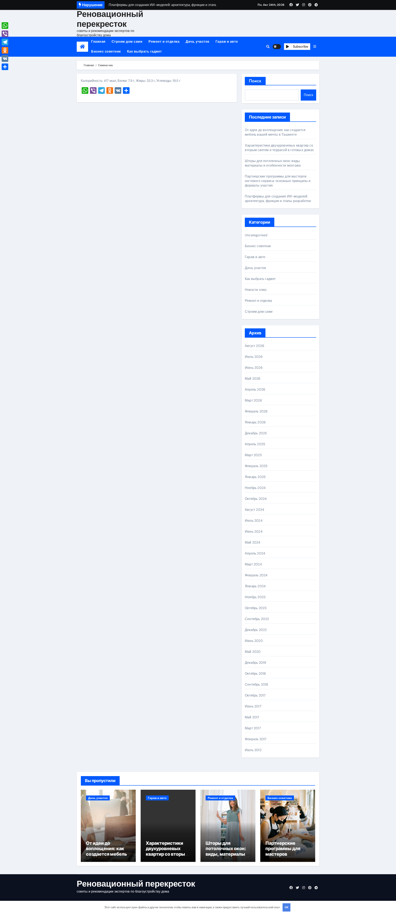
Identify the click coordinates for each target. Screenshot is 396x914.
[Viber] (5, 34)
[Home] (82, 47)
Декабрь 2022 (256, 630)
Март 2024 (253, 564)
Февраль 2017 (255, 739)
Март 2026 (253, 400)
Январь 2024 (255, 586)
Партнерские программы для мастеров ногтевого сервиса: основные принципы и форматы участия (278, 181)
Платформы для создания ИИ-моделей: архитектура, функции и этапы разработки (278, 198)
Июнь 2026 (254, 367)
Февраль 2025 (256, 466)
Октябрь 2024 (256, 499)
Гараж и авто (227, 41)
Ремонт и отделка (163, 41)
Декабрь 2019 (255, 662)
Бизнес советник (106, 51)
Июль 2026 (254, 357)
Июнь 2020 (254, 641)
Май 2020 (253, 652)
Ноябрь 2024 (255, 488)
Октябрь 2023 (255, 608)
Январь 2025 (255, 477)
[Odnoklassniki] (5, 50)
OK (286, 907)
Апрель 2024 (255, 553)
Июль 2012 (253, 750)
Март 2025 (253, 455)
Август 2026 (254, 346)
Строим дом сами (127, 41)
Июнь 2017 (253, 706)
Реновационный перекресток (110, 19)
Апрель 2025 (255, 444)
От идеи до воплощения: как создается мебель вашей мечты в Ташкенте (275, 132)
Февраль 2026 (256, 411)
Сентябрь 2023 (257, 619)
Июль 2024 (254, 520)
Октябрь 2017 (255, 695)
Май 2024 (252, 542)
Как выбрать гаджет (144, 51)
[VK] (5, 58)
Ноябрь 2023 (255, 597)
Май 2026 (252, 378)
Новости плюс (256, 290)
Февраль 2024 (256, 575)
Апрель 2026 (255, 389)
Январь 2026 (255, 422)
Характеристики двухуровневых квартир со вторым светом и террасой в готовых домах (279, 147)
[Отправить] (5, 67)
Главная (98, 41)
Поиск (255, 81)
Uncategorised (256, 235)
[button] (314, 46)
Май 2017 (252, 717)
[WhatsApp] (5, 25)
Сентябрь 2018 (256, 684)
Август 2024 (254, 510)
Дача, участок (197, 41)
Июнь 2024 (254, 531)
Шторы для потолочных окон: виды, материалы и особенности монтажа (273, 163)
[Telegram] (5, 42)
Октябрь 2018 (255, 673)
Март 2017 (253, 728)
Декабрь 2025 (256, 433)
